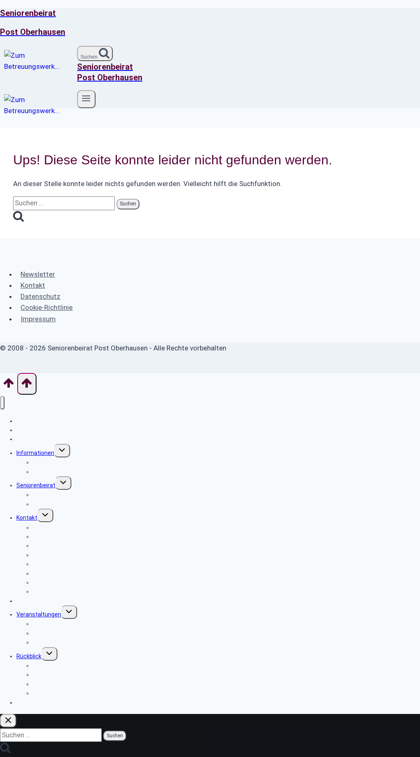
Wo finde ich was (38, 430)
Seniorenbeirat (35, 485)
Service (42, 471)
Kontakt (33, 285)
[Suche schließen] (8, 720)
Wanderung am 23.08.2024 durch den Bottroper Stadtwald (109, 674)
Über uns (44, 504)
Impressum (38, 319)
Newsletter (38, 274)
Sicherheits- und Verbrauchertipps (78, 462)
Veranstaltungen (38, 614)
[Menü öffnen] (86, 99)
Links (23, 601)
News (23, 439)
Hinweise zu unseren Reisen (70, 642)
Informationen (35, 453)
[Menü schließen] (2, 402)
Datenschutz (40, 296)
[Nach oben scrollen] (8, 385)
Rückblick (28, 656)
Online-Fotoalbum (56, 693)
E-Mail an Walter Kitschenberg (72, 591)
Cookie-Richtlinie (47, 307)
